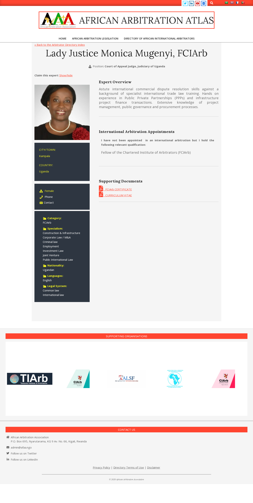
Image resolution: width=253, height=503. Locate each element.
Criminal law (50, 242)
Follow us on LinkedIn (24, 459)
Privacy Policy (101, 467)
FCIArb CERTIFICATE (117, 189)
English (47, 280)
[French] (237, 2)
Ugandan (48, 270)
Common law (51, 290)
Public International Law (58, 259)
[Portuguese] (243, 2)
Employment (51, 246)
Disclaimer (153, 467)
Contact (49, 202)
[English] (232, 2)
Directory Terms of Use (128, 467)
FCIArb (47, 222)
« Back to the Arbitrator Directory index (59, 45)
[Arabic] (226, 2)
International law (53, 295)
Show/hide (66, 75)
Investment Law (53, 251)
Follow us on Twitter (24, 453)
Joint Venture (51, 255)
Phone (49, 197)
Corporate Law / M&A (57, 237)
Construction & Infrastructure (61, 233)
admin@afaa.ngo (21, 447)
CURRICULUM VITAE (117, 195)
